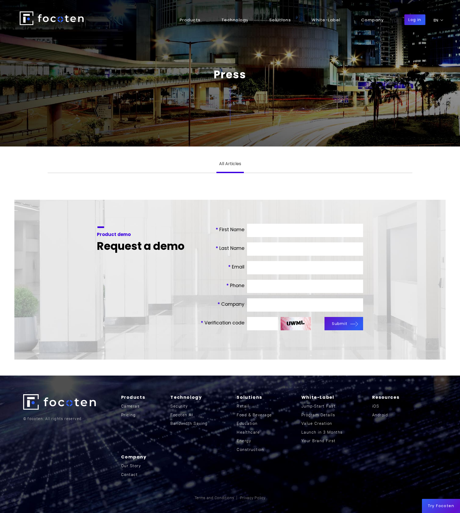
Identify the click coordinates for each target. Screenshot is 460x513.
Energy (244, 440)
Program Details (318, 415)
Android (380, 415)
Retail (243, 406)
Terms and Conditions (214, 498)
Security (179, 406)
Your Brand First (318, 440)
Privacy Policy (253, 498)
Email (236, 267)
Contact (129, 474)
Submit (339, 323)
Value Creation (316, 423)
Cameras (130, 406)
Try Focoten (441, 505)
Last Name (230, 248)
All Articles (230, 164)
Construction (250, 449)
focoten (52, 18)
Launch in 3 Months (322, 432)
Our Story (131, 465)
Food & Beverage (254, 415)
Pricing (128, 415)
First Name (230, 229)
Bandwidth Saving (188, 423)
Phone (235, 285)
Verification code (222, 322)
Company (230, 304)
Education (247, 423)
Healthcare (248, 432)
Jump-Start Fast (318, 406)
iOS (375, 406)
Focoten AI (181, 415)
